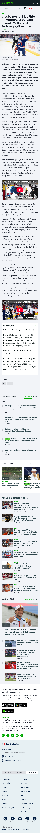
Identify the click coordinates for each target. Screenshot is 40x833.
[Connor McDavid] (20, 45)
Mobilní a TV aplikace (9, 808)
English (4, 829)
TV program (6, 779)
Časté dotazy (25, 808)
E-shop (4, 804)
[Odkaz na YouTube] (17, 735)
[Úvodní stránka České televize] (10, 744)
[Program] (25, 8)
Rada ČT (24, 795)
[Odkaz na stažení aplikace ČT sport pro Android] (21, 705)
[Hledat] (32, 3)
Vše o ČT (4, 812)
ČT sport (4, 29)
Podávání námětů (27, 804)
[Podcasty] (19, 8)
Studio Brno (25, 787)
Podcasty (5, 795)
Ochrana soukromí (14, 829)
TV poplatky (6, 787)
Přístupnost (26, 829)
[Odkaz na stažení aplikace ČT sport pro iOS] (8, 705)
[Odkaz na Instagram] (3, 735)
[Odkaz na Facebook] (8, 735)
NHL (3, 14)
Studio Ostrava (26, 791)
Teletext (5, 791)
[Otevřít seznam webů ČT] (37, 3)
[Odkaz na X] (12, 735)
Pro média (24, 779)
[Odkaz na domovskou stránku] (10, 3)
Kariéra (23, 800)
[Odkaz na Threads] (21, 735)
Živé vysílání (6, 783)
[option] (8, 772)
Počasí (4, 800)
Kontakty (24, 812)
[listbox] (20, 772)
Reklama (24, 783)
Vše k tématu (33, 464)
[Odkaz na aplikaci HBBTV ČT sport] (8, 711)
